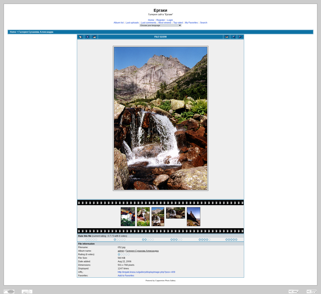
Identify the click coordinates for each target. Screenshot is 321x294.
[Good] (176, 240)
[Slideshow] (94, 37)
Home (151, 20)
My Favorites (191, 22)
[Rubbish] (91, 240)
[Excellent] (205, 240)
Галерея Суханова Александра (36, 32)
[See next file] (240, 37)
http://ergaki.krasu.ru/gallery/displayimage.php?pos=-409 (146, 272)
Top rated (178, 22)
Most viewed (164, 22)
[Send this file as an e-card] (226, 37)
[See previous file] (233, 37)
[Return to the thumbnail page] (80, 37)
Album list (119, 22)
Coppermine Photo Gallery (165, 281)
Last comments (148, 22)
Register (160, 20)
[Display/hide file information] (87, 37)
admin (121, 251)
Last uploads (132, 22)
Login (170, 20)
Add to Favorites (126, 275)
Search (203, 22)
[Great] (231, 240)
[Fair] (148, 240)
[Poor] (120, 240)
